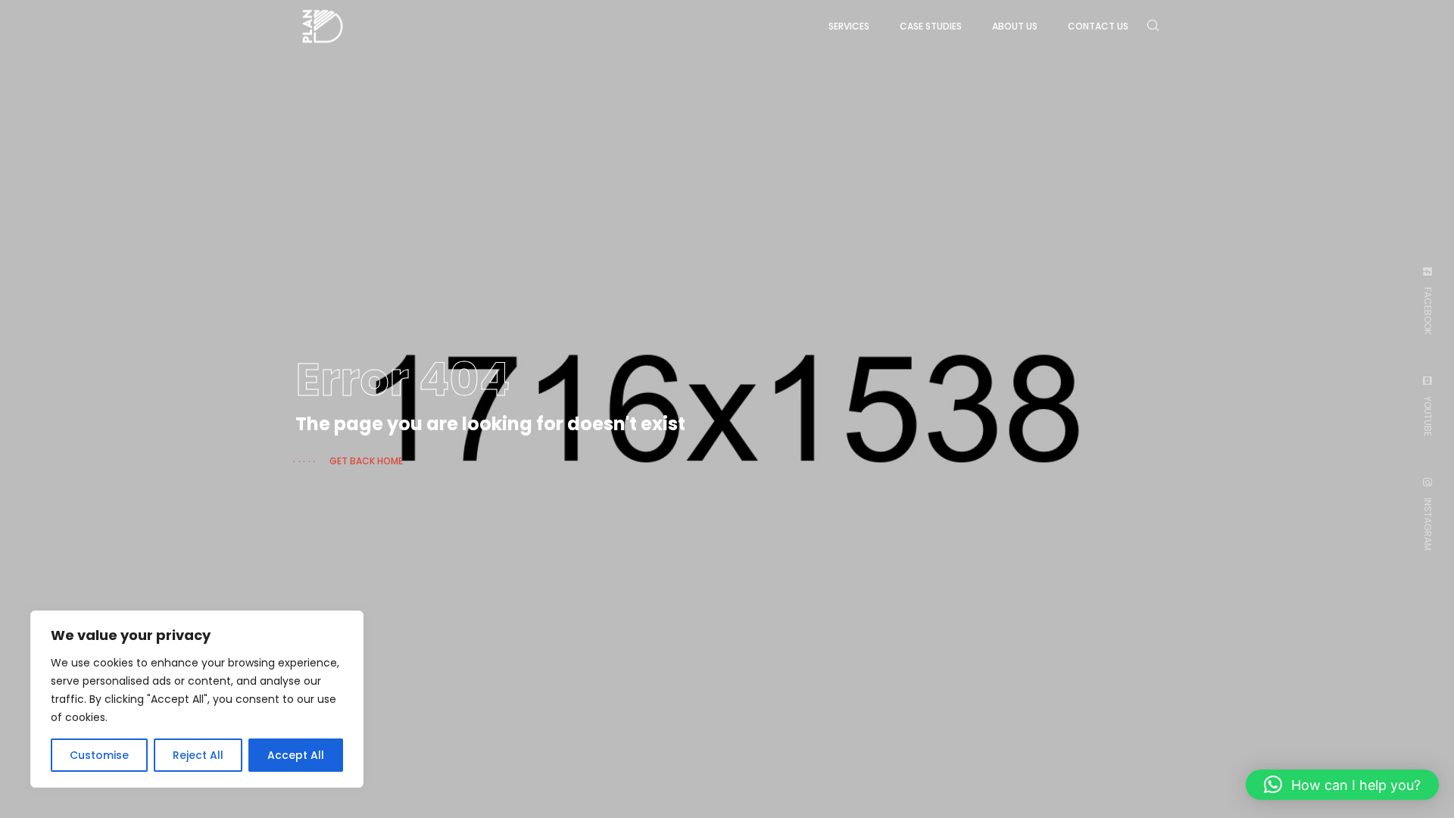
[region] (197, 699)
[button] (1342, 785)
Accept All (295, 755)
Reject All (198, 755)
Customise (99, 755)
